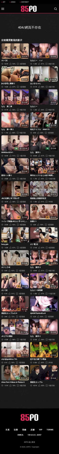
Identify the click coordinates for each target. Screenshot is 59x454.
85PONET (25, 2)
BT (4, 2)
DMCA (20, 435)
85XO (13, 2)
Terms (50, 430)
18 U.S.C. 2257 (34, 435)
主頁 (7, 430)
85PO (28, 447)
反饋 (33, 430)
